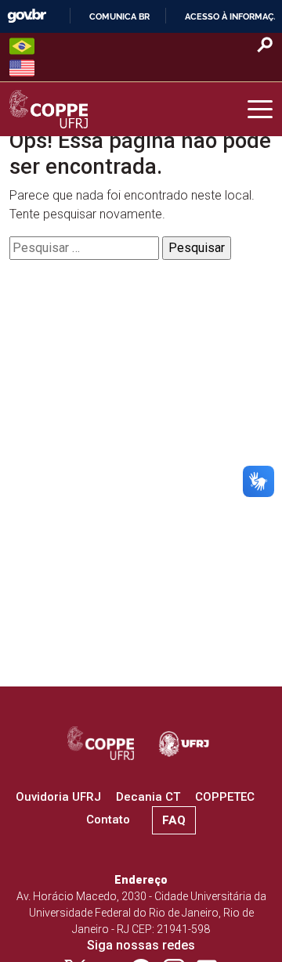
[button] (260, 109)
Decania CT (148, 797)
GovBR (26, 16)
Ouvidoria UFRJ (58, 797)
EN (21, 68)
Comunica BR (119, 16)
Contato (108, 819)
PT (21, 46)
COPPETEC (225, 797)
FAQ (174, 820)
